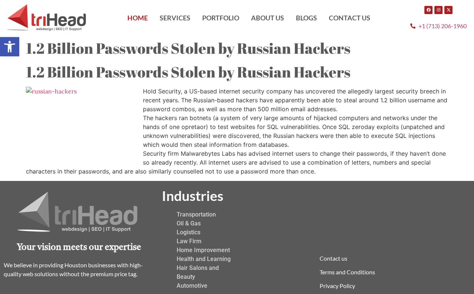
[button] (9, 46)
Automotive (192, 285)
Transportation (196, 214)
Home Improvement (203, 250)
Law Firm (189, 241)
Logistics (188, 232)
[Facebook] (428, 10)
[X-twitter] (448, 10)
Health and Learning (204, 258)
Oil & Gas (189, 223)
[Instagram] (438, 10)
